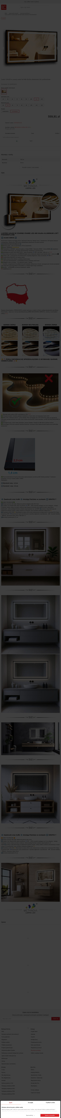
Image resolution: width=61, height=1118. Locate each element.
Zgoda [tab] (10, 1102)
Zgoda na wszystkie (50, 1115)
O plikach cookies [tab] (50, 1102)
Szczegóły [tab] (30, 1102)
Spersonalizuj (29, 1115)
